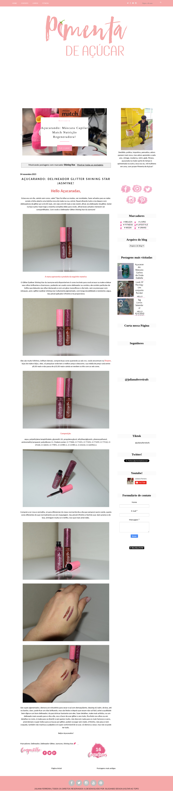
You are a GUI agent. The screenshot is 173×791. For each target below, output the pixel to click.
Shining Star (68, 744)
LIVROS (35, 3)
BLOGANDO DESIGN (113, 789)
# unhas (142, 228)
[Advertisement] (83, 82)
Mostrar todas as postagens (90, 165)
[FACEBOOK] (71, 783)
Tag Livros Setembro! (139, 303)
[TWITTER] (79, 783)
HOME (14, 3)
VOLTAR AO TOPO (131, 789)
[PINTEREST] (101, 783)
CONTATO (24, 3)
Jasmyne (59, 744)
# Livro (142, 222)
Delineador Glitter (48, 744)
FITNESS (45, 3)
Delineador (35, 744)
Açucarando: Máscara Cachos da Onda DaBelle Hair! (139, 272)
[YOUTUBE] (93, 783)
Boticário (64, 121)
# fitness (128, 225)
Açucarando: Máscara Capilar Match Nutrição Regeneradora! (64, 132)
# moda (128, 228)
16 (98, 749)
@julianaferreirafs (142, 443)
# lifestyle (142, 225)
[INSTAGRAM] (86, 783)
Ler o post (64, 148)
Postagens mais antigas (106, 768)
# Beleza (128, 222)
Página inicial (56, 768)
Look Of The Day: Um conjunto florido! (139, 287)
